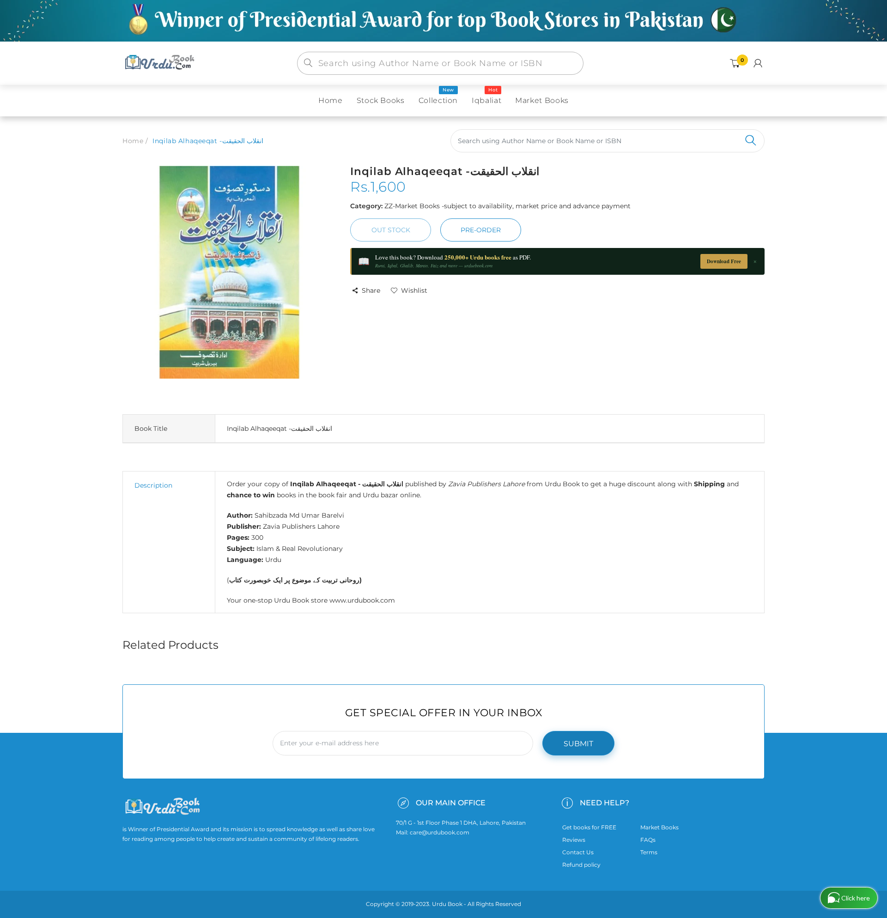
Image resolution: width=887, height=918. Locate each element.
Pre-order (481, 230)
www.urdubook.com (362, 600)
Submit (578, 743)
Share (371, 290)
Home (132, 141)
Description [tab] (153, 485)
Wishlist (414, 290)
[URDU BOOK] (160, 63)
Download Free (724, 261)
